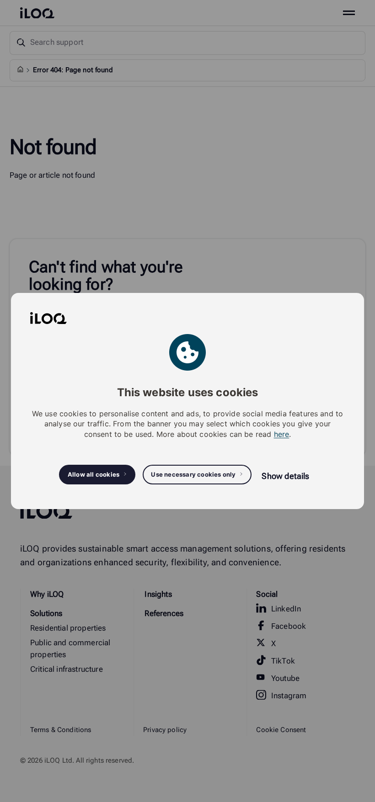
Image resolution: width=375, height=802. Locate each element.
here (281, 434)
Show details (285, 476)
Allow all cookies (93, 474)
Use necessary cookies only (193, 474)
